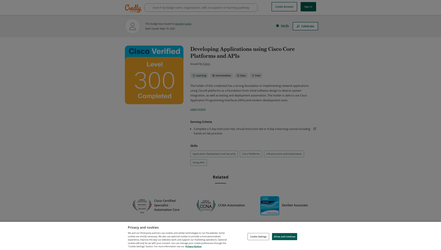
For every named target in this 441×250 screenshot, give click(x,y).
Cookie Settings (258, 236)
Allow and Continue (284, 236)
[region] (220, 236)
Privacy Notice (193, 246)
